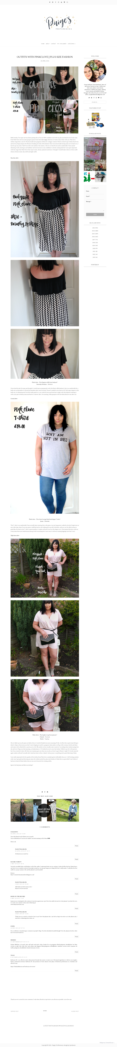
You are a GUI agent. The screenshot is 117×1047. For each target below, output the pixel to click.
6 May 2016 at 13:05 (21, 913)
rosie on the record (18, 896)
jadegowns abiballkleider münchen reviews (55, 946)
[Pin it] (47, 792)
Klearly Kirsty (16, 862)
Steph (13, 926)
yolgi (13, 955)
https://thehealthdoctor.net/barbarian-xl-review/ (23, 966)
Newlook (47, 521)
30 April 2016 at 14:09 (18, 833)
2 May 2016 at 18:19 (17, 863)
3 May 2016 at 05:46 (21, 884)
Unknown (14, 832)
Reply (76, 846)
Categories (71, 43)
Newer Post (15, 1011)
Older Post (75, 1011)
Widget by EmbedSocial (106, 1042)
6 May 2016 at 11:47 (17, 898)
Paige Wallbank (21, 849)
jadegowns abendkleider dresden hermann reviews (26, 948)
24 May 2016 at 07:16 (18, 928)
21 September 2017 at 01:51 (20, 941)
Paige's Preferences (57, 1045)
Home (43, 43)
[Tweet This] (42, 792)
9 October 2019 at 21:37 (19, 957)
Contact (53, 43)
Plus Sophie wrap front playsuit (48, 735)
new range (44, 140)
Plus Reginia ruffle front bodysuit (48, 382)
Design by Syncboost (69, 1045)
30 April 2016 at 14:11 (22, 851)
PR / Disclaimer (61, 43)
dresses (13, 940)
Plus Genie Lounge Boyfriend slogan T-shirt (48, 519)
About (48, 43)
